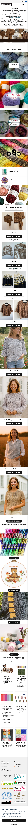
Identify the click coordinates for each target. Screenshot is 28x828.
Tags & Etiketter (14, 622)
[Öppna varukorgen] (23, 4)
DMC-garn (14, 654)
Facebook (18, 764)
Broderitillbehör (14, 590)
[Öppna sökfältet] (17, 4)
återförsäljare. (15, 17)
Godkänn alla (14, 820)
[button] (26, 1)
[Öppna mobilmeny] (25, 4)
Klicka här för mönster (14, 236)
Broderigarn (14, 558)
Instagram (18, 766)
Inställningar (14, 824)
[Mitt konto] (20, 4)
